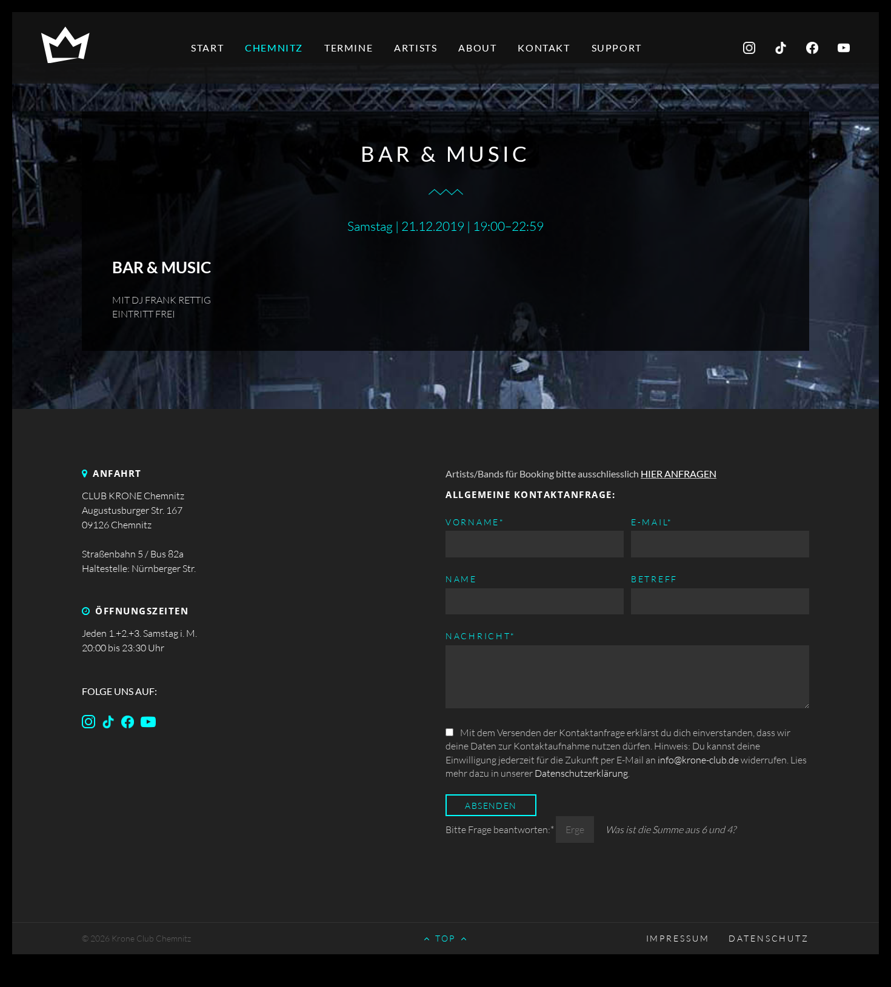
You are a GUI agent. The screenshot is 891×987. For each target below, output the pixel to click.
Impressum (678, 938)
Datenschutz (769, 938)
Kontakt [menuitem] (544, 47)
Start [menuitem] (207, 47)
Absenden (491, 805)
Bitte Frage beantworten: (500, 829)
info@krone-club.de (698, 760)
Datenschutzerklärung (581, 773)
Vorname (475, 521)
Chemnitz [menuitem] (274, 47)
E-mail (652, 521)
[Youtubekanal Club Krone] (151, 725)
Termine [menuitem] (348, 47)
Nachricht (481, 635)
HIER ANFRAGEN (678, 473)
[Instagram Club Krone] (91, 725)
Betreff (654, 579)
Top (445, 938)
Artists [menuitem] (415, 47)
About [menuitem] (477, 47)
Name (461, 579)
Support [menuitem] (617, 47)
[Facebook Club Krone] (110, 725)
